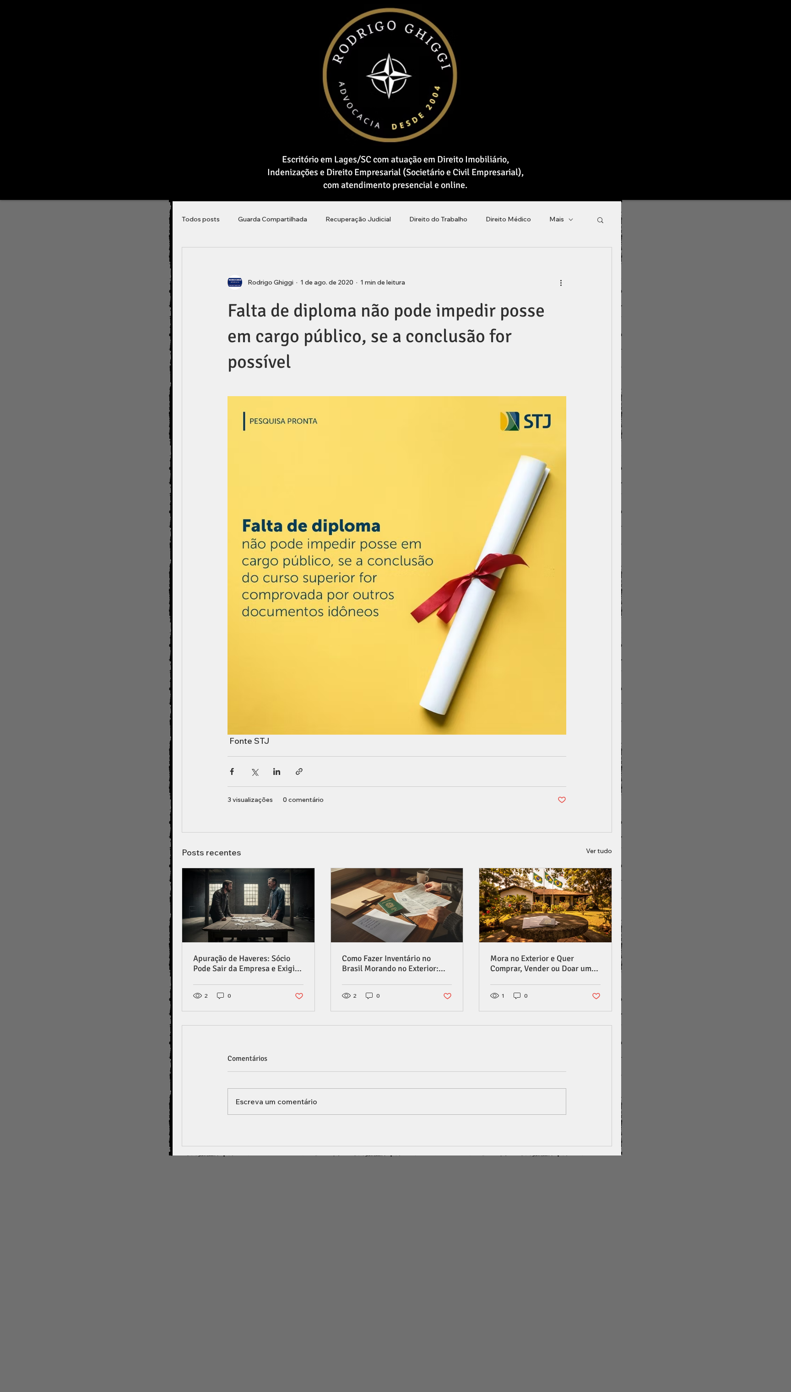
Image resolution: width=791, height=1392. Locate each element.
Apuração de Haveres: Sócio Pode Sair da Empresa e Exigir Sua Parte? (245, 963)
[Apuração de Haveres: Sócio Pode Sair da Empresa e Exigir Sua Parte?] (248, 905)
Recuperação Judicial (358, 219)
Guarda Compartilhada (272, 219)
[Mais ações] (560, 282)
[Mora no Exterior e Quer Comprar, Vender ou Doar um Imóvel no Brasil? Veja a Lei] (545, 905)
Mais (556, 219)
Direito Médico (508, 219)
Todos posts (201, 219)
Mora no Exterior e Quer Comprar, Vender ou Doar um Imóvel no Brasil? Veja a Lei (540, 963)
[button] (600, 219)
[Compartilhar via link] (299, 771)
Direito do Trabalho (438, 219)
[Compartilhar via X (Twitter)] (254, 771)
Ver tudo (599, 851)
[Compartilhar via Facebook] (232, 771)
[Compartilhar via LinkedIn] (276, 771)
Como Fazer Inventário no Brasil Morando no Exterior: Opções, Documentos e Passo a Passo (395, 963)
